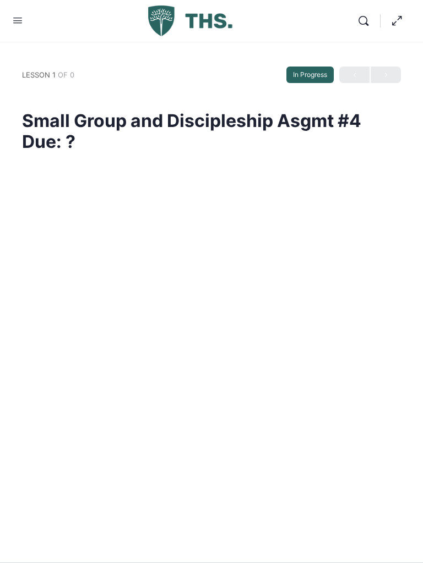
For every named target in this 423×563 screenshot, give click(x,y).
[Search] (366, 21)
